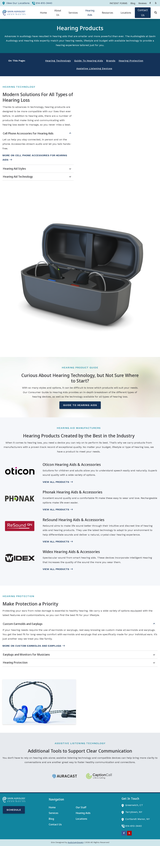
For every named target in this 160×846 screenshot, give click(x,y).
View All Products (56, 481)
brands (110, 60)
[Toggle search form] (155, 12)
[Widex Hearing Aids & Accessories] (19, 558)
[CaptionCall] (99, 776)
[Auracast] (64, 776)
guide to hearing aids (88, 60)
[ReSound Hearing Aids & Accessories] (19, 526)
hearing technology (58, 60)
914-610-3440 (44, 3)
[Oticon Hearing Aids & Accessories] (19, 470)
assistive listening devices (94, 68)
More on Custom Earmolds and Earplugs (31, 645)
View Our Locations (18, 3)
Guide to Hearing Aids (80, 405)
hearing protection (131, 60)
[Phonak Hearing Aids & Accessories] (19, 498)
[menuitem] (118, 3)
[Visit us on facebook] (150, 3)
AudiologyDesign (75, 842)
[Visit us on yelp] (156, 3)
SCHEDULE (14, 809)
